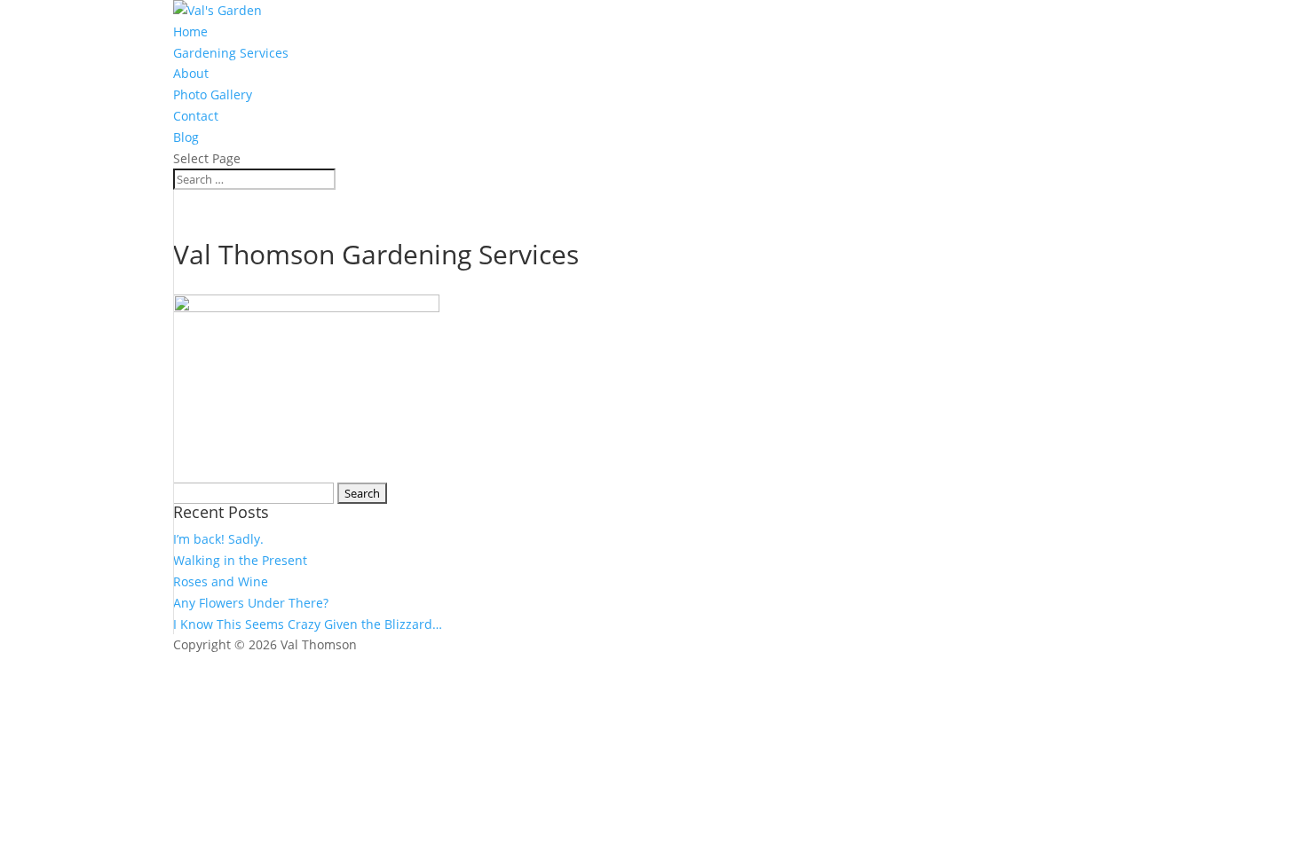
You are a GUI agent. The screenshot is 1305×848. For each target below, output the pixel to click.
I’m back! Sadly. (218, 538)
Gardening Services (231, 52)
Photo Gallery (212, 94)
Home (190, 31)
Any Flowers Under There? (250, 602)
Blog (186, 137)
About (191, 73)
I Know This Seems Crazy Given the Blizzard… (307, 624)
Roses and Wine (220, 581)
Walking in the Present (240, 560)
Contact (195, 115)
